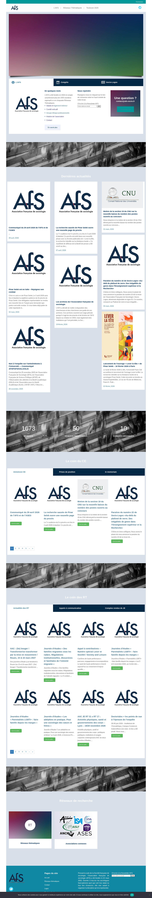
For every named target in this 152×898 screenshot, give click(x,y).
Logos (46, 888)
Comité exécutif (52, 109)
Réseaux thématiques (51, 881)
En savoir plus (52, 127)
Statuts (48, 106)
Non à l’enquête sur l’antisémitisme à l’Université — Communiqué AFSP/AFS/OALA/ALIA (25, 366)
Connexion (139, 2)
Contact (49, 120)
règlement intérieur (60, 106)
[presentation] (31, 82)
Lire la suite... (15, 523)
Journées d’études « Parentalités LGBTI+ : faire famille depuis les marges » (124, 651)
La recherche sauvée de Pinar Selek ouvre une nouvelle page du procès (59, 515)
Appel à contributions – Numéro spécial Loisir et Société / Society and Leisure (92, 651)
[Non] (149, 895)
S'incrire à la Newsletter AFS (88, 104)
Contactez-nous (125, 109)
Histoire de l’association (55, 116)
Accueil (46, 878)
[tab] (31, 82)
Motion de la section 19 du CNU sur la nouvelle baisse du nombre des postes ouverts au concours (120, 214)
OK (132, 895)
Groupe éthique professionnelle (57, 113)
